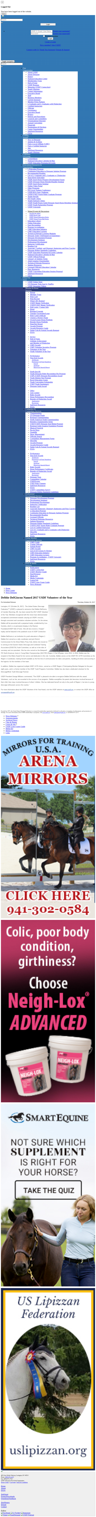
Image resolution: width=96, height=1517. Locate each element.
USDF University (34, 207)
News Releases (35, 584)
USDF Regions (33, 85)
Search (36, 364)
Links (8, 733)
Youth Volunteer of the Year (40, 351)
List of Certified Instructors (40, 528)
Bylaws (30, 114)
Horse (32, 309)
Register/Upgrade (36, 311)
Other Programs (33, 188)
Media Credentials (37, 578)
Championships (36, 413)
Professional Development (37, 242)
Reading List (32, 246)
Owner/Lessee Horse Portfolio (41, 320)
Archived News (11, 720)
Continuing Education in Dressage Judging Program (47, 171)
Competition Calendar (38, 479)
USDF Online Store (35, 282)
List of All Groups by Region (41, 551)
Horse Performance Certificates (41, 469)
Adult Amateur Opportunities (38, 261)
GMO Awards (35, 345)
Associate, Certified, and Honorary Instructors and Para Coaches (51, 248)
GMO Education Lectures (37, 231)
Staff (29, 96)
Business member (51, 36)
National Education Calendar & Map (41, 161)
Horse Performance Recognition (42, 397)
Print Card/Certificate (38, 316)
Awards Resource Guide (39, 328)
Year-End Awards (36, 358)
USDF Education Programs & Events (41, 163)
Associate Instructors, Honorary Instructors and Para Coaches (52, 509)
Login (48, 24)
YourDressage (35, 574)
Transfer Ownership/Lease (40, 314)
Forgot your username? (61, 31)
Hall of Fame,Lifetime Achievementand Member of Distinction (40, 341)
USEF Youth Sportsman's (39, 384)
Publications (34, 568)
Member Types (35, 295)
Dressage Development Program (40, 238)
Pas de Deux (34, 430)
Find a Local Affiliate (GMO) (39, 144)
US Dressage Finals (37, 415)
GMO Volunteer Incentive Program (43, 347)
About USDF (33, 72)
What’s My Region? (37, 301)
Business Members (35, 98)
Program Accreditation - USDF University (45, 557)
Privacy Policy (5, 1482)
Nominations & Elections (37, 127)
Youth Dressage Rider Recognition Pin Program (48, 374)
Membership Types (35, 81)
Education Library (34, 221)
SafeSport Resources (35, 131)
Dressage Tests (35, 477)
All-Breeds (35, 360)
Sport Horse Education (36, 178)
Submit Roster (35, 547)
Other (32, 391)
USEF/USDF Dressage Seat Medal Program (46, 424)
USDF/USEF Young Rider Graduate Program (45, 194)
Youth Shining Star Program (40, 378)
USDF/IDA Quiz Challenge (38, 192)
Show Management (37, 434)
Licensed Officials (37, 517)
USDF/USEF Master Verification (42, 305)
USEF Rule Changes (38, 483)
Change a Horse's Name (39, 318)
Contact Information (35, 91)
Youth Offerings (34, 89)
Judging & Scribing (35, 142)
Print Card (34, 297)
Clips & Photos (11, 722)
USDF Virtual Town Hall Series (39, 219)
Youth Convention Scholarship (41, 382)
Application (35, 401)
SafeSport (4, 1494)
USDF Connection (37, 570)
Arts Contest (34, 393)
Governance (32, 110)
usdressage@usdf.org (59, 712)
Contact (4, 1507)
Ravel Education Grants (39, 380)
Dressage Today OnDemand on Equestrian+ (44, 236)
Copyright (13, 1482)
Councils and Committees (37, 119)
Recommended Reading (36, 173)
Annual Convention (35, 123)
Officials (31, 108)
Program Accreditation (36, 227)
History (30, 77)
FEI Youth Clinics (34, 199)
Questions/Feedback (8, 1499)
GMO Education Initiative (37, 229)
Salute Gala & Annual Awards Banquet (44, 330)
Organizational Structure (37, 121)
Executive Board (34, 93)
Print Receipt (35, 299)
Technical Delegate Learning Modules (42, 234)
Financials (31, 125)
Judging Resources (35, 265)
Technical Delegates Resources (41, 519)
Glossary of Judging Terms (38, 259)
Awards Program (36, 326)
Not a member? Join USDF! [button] (50, 45)
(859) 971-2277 (9, 1477)
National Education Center (37, 79)
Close (4, 14)
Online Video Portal (35, 186)
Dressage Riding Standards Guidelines (42, 250)
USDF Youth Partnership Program (40, 205)
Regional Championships (39, 418)
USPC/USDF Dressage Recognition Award (46, 376)
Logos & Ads (11, 724)
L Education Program (35, 169)
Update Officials (36, 544)
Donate (3, 1505)
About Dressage (34, 74)
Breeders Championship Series (41, 422)
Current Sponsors (34, 100)
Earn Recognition (34, 225)
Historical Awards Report (42, 367)
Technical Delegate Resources (39, 263)
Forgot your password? (61, 34)
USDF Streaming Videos (37, 286)
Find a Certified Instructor (37, 146)
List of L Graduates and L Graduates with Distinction (49, 530)
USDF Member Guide (38, 572)
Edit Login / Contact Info (39, 307)
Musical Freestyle (36, 428)
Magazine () (39, 87)
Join (29, 148)
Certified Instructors (35, 106)
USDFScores (35, 481)
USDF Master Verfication (39, 303)
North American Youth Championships (44, 420)
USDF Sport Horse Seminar (38, 184)
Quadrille (33, 432)
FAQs (30, 133)
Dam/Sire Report (36, 324)
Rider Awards (35, 395)
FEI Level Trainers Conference (39, 190)
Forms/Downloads (8, 1496)
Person (32, 292)
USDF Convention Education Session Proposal (45, 271)
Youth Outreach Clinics (36, 201)
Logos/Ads (34, 580)
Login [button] (50, 38)
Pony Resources (34, 269)
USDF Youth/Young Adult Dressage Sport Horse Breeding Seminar (53, 203)
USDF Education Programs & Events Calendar (45, 252)
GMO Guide (35, 542)
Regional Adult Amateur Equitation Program (46, 426)
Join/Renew (5, 1503)
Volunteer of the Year (38, 349)
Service (32, 337)
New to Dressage (34, 140)
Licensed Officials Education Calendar (42, 267)
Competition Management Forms (42, 439)
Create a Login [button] (50, 42)
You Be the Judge (35, 213)
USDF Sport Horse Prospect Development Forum (46, 180)
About (3, 1488)
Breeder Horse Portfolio (39, 322)
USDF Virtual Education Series (39, 217)
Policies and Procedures (36, 117)
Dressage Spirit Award (38, 386)
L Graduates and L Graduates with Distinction (45, 104)
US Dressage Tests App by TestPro (41, 284)
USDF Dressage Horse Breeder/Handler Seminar (46, 182)
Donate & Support (63, 50)
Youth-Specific (33, 197)
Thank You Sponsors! (47, 50)
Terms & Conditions (22, 1482)
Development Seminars (36, 240)
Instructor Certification (36, 244)
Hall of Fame (32, 83)
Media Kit (34, 576)
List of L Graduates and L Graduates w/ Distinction (46, 175)
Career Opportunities (35, 129)
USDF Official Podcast (36, 257)
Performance (35, 356)
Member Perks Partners (36, 102)
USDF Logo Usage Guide (40, 582)
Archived (36, 365)
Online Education (34, 223)
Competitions (32, 159)
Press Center (10, 590)
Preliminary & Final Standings (41, 362)
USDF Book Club (35, 215)
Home (8, 588)
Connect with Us (32, 50)
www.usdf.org (46, 712)
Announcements (12, 718)
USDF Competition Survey (40, 490)
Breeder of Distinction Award (41, 399)
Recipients (35, 403)
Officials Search (36, 436)
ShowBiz (33, 441)
